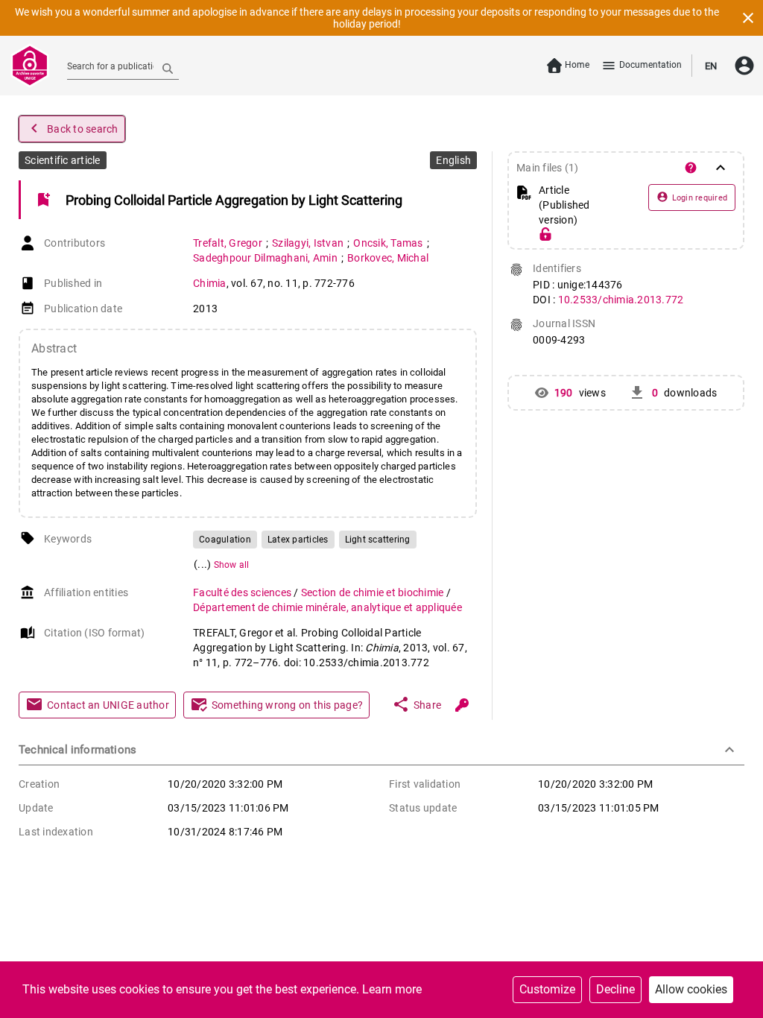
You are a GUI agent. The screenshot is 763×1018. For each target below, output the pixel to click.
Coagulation (225, 539)
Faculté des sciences (243, 592)
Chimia (210, 283)
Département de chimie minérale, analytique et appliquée (327, 607)
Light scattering (378, 539)
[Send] (167, 68)
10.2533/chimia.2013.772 (621, 300)
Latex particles (298, 539)
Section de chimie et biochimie (373, 592)
